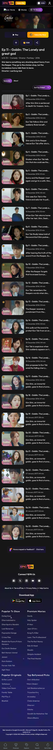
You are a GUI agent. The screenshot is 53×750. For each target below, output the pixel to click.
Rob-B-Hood (32, 646)
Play (16, 35)
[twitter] (20, 580)
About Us (8, 588)
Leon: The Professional (36, 637)
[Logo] (8, 3)
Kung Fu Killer (33, 633)
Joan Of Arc (32, 629)
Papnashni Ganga (9, 633)
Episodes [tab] (7, 81)
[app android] (19, 600)
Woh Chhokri (32, 684)
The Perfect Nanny (35, 641)
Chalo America (33, 701)
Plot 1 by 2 (6, 696)
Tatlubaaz (6, 684)
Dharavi (30, 705)
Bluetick (5, 701)
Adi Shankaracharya (36, 688)
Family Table (7, 692)
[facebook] (13, 580)
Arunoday (31, 696)
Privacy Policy (31, 588)
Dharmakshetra (8, 620)
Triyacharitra (33, 692)
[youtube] (32, 580)
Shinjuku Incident (34, 654)
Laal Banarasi (7, 629)
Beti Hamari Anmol (9, 652)
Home (12, 10)
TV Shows (37, 10)
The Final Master (34, 658)
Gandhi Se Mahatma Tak (37, 714)
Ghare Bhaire (33, 718)
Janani (4, 657)
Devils (29, 616)
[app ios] (35, 600)
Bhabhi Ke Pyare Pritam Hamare (12, 642)
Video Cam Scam (9, 688)
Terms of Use (19, 588)
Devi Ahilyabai (33, 679)
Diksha (30, 709)
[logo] (27, 566)
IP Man (30, 624)
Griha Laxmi (7, 679)
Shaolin (30, 650)
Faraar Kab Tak (8, 665)
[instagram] (39, 580)
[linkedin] (26, 580)
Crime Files (6, 637)
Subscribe (20, 3)
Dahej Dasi (6, 616)
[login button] (49, 3)
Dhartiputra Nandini (10, 624)
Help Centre (43, 588)
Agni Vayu (6, 670)
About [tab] (16, 81)
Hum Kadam (7, 661)
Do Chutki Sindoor (9, 648)
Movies (24, 10)
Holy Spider (32, 620)
